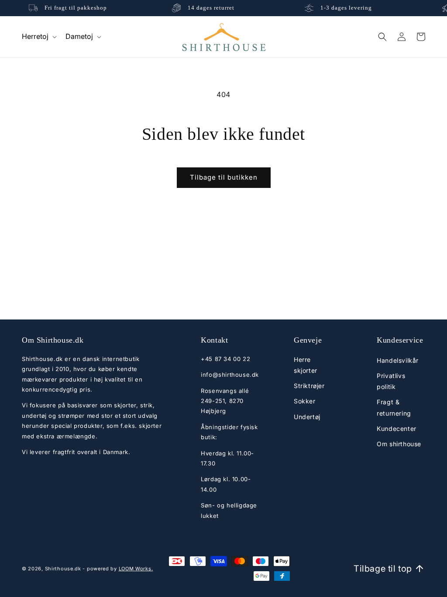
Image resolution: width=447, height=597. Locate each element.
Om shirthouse (399, 444)
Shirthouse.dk (63, 569)
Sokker (305, 401)
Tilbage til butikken (224, 177)
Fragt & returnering (394, 407)
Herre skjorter (305, 365)
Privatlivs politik (391, 381)
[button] (38, 36)
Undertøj (307, 416)
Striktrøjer (309, 385)
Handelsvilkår (398, 360)
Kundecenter (396, 428)
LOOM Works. (136, 569)
